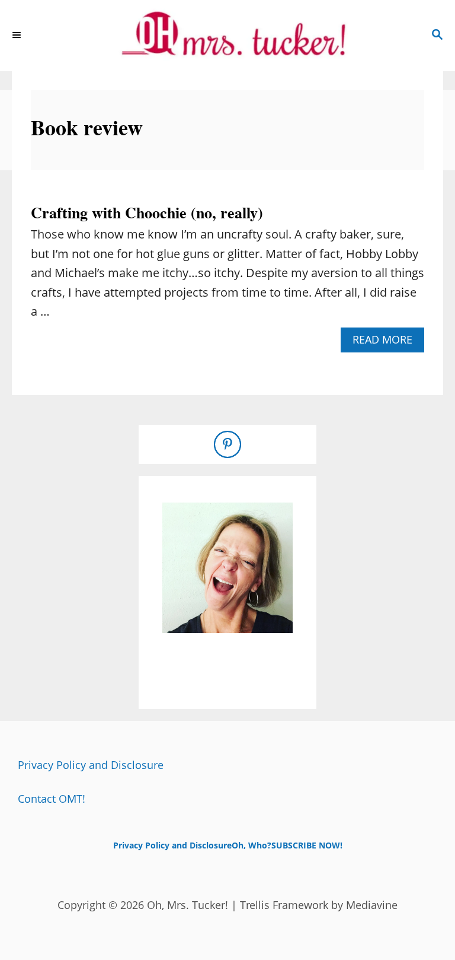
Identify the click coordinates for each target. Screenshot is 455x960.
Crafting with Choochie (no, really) (147, 212)
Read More (387, 342)
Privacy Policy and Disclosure (91, 765)
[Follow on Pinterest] (227, 444)
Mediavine (372, 905)
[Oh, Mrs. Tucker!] (227, 35)
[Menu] (18, 36)
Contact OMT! (51, 798)
